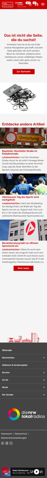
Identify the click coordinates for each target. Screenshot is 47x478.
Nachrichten (8, 357)
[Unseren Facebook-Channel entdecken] (6, 443)
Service (6, 372)
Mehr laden (23, 268)
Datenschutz (21, 434)
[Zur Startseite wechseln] (7, 4)
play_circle (36, 472)
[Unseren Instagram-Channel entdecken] (11, 443)
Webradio (7, 350)
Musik (5, 387)
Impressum (6, 434)
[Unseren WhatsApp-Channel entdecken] (2, 443)
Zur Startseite (23, 71)
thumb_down (31, 471)
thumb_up (41, 471)
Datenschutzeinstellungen (14, 438)
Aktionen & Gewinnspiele (15, 365)
